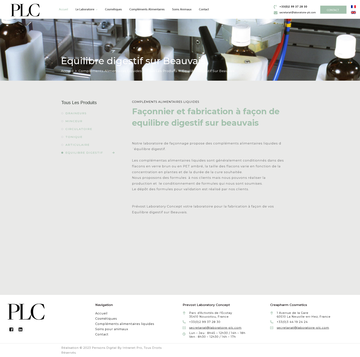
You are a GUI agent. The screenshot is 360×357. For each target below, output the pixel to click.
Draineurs (76, 113)
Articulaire (77, 145)
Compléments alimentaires (147, 9)
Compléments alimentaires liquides (124, 324)
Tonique (73, 137)
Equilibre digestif (84, 152)
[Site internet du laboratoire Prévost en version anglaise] (353, 12)
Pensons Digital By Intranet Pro (117, 347)
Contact (204, 9)
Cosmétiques (113, 9)
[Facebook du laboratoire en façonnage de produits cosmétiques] (11, 329)
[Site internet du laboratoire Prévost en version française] (353, 6)
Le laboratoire (85, 9)
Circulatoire (78, 129)
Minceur (73, 121)
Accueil (63, 9)
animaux (181, 9)
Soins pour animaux (111, 329)
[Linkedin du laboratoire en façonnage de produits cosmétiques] (20, 329)
